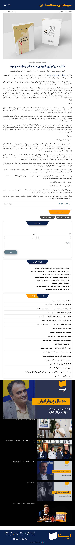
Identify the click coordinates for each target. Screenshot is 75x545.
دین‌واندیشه (61, 11)
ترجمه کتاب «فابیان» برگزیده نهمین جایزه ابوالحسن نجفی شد (52, 286)
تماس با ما (27, 533)
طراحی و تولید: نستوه (35, 542)
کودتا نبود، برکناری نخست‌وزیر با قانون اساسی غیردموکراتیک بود (52, 277)
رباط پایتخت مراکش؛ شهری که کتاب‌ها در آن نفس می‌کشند (55, 352)
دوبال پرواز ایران (58, 411)
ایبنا (55, 5)
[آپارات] (26, 539)
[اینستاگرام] (20, 539)
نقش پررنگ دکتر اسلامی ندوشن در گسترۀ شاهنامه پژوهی (56, 348)
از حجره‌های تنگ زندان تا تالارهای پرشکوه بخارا (57, 289)
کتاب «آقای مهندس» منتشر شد (60, 283)
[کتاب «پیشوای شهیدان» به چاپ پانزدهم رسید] (37, 36)
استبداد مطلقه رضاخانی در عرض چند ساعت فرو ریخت (56, 320)
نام (70, 234)
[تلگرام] (23, 539)
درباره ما (21, 533)
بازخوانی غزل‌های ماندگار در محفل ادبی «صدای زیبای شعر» (53, 280)
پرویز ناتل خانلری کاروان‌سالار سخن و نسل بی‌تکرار (55, 274)
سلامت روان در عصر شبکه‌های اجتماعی (60, 332)
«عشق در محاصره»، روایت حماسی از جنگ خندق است (57, 340)
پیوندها (16, 534)
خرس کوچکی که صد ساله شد (63, 344)
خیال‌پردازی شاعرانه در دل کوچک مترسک (60, 368)
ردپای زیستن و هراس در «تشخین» (62, 301)
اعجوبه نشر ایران (31, 482)
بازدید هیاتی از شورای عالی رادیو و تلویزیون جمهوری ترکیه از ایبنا (20, 441)
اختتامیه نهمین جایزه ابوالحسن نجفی (25, 419)
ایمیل (35, 234)
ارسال (10, 252)
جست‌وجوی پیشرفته (8, 533)
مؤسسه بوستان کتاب (63, 217)
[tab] (43, 296)
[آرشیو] (14, 539)
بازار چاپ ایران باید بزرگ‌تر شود (62, 376)
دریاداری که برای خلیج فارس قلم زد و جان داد (58, 312)
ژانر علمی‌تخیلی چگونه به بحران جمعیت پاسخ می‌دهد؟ (56, 356)
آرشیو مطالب (33, 533)
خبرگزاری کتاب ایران (59, 75)
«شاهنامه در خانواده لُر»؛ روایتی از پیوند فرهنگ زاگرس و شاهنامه (52, 268)
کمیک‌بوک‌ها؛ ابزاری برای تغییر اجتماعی (60, 364)
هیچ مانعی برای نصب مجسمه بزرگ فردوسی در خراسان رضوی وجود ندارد (50, 271)
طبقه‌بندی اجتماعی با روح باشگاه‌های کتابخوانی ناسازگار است (55, 316)
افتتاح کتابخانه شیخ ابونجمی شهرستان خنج (59, 336)
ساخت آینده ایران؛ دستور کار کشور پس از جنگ (23, 461)
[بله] (17, 539)
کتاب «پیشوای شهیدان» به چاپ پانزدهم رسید (37, 66)
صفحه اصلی (69, 11)
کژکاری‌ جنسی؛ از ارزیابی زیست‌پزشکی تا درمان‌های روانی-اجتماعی (53, 308)
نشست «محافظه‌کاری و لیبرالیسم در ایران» (24, 503)
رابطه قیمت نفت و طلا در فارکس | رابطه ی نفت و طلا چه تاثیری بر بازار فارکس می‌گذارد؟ (48, 372)
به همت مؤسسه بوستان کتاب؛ (37, 62)
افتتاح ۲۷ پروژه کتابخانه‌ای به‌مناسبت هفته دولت (58, 305)
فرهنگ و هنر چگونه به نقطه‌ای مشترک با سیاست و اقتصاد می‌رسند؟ (53, 324)
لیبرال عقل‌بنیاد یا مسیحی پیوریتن (62, 328)
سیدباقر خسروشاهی (47, 217)
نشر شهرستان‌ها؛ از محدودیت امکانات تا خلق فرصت (57, 360)
